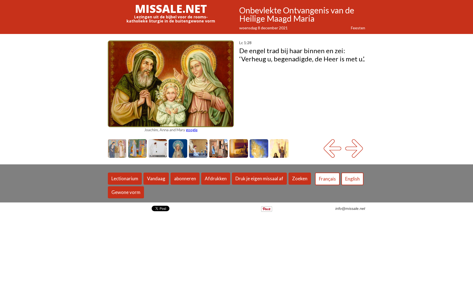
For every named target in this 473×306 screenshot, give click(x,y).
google (192, 129)
